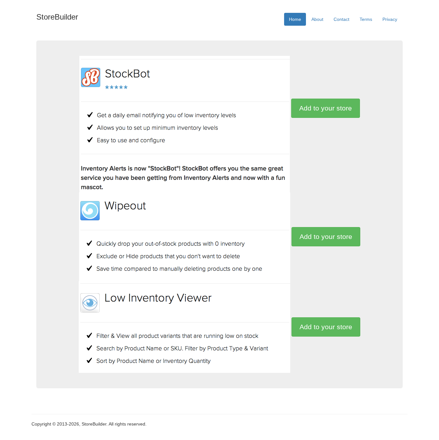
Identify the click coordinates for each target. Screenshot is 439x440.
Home (295, 19)
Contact (341, 19)
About (317, 19)
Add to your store (325, 108)
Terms (366, 19)
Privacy (389, 19)
